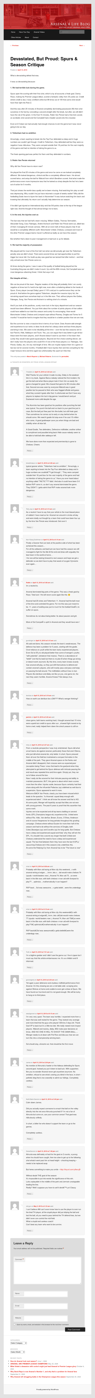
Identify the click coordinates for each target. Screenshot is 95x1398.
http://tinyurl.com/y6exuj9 (70, 1169)
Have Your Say (24, 32)
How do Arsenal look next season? (23, 1361)
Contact (35, 37)
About (27, 37)
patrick (28, 717)
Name (17, 1293)
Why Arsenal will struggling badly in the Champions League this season (38, 1377)
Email (17, 1305)
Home (13, 32)
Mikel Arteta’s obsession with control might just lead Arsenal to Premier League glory (43, 1366)
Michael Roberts (45, 356)
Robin (28, 582)
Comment (19, 1259)
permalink (65, 356)
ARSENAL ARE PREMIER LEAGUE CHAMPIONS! (29, 1364)
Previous (14, 45)
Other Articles (16, 37)
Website (18, 1318)
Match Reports (32, 356)
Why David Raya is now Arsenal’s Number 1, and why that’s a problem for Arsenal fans (43, 1371)
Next (82, 45)
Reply (30, 450)
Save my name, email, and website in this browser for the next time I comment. (43, 1324)
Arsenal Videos (39, 32)
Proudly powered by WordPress (47, 1389)
